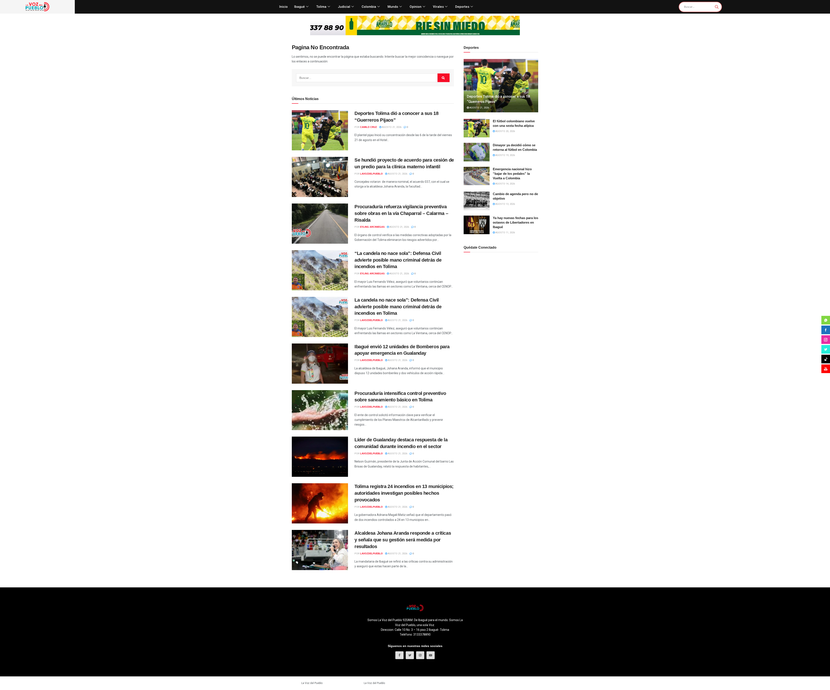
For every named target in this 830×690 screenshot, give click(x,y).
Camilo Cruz (368, 127)
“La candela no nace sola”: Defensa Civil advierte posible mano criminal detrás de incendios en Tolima (397, 260)
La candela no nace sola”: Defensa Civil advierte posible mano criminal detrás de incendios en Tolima (397, 306)
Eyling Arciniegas (372, 227)
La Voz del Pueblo (311, 683)
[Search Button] (443, 77)
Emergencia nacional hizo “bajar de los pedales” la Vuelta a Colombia (512, 173)
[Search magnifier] (717, 7)
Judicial (344, 7)
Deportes (462, 7)
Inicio (283, 7)
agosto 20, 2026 (505, 131)
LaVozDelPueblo (371, 173)
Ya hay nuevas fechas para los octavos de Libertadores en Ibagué (515, 222)
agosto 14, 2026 (505, 183)
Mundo (393, 7)
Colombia (369, 7)
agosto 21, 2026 (391, 127)
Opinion (415, 7)
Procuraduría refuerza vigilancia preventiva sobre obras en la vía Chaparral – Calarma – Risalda (401, 213)
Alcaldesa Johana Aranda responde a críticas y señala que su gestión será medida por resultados (402, 539)
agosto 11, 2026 (505, 232)
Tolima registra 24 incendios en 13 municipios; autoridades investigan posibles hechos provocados (403, 493)
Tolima (321, 7)
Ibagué (299, 7)
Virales (438, 7)
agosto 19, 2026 (505, 155)
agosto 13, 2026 (505, 204)
